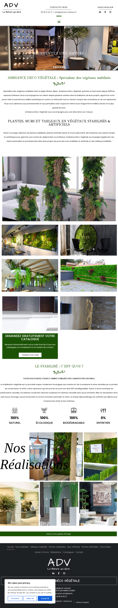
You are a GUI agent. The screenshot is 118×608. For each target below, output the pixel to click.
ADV (11, 5)
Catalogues (68, 552)
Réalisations (55, 552)
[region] (30, 591)
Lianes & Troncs (42, 552)
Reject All (30, 598)
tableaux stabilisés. (103, 141)
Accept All (45, 598)
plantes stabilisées (37, 133)
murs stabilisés (71, 141)
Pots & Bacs (105, 547)
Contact (79, 552)
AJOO (50, 603)
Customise (15, 598)
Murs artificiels (73, 547)
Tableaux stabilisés (38, 547)
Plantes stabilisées (57, 547)
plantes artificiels (53, 133)
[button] (59, 22)
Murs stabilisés (21, 547)
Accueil (10, 547)
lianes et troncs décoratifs (73, 133)
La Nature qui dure (12, 12)
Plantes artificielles (89, 547)
